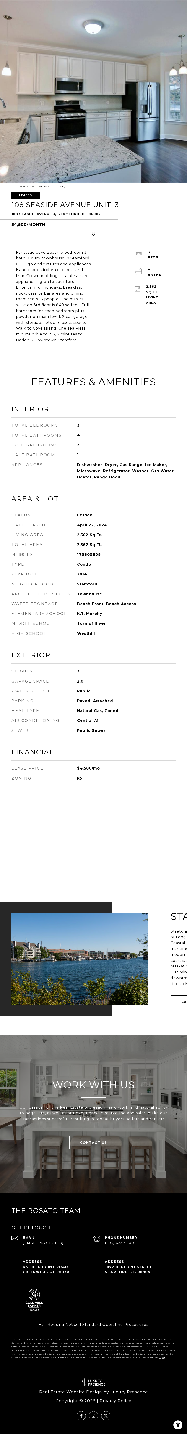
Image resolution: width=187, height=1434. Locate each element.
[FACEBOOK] (81, 1415)
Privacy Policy (115, 1400)
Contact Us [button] (93, 1143)
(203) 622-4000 (119, 1243)
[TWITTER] (105, 1415)
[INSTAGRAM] (93, 1415)
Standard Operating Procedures (115, 1324)
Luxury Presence (129, 1391)
